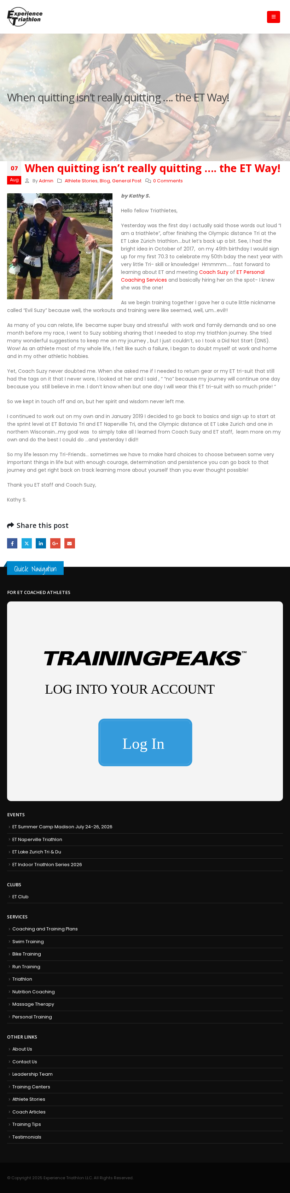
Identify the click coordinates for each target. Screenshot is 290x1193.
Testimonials (26, 1137)
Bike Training (26, 954)
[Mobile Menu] (273, 17)
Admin (46, 181)
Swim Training (28, 942)
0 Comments (168, 181)
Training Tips (26, 1124)
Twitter (27, 543)
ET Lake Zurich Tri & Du (36, 852)
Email (69, 543)
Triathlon (22, 979)
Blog (105, 181)
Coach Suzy (213, 272)
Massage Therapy (33, 1004)
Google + (55, 543)
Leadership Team (32, 1074)
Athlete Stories (81, 181)
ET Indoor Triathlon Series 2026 (47, 865)
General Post (126, 181)
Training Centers (31, 1087)
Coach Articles (29, 1112)
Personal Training (32, 1017)
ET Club (20, 897)
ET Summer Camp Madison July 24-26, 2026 (62, 827)
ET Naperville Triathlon (37, 839)
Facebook (12, 543)
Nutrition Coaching (33, 992)
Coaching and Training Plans (45, 929)
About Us (22, 1049)
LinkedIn (41, 543)
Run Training (26, 967)
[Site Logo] (24, 17)
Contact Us (24, 1062)
